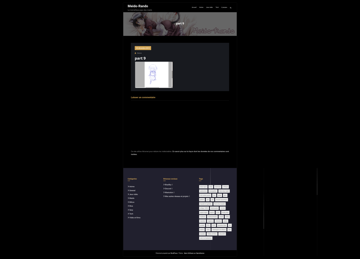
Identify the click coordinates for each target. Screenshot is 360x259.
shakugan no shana (219, 229)
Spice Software (189, 253)
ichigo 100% (204, 208)
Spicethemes (200, 253)
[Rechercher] (231, 8)
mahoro (202, 217)
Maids (131, 198)
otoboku (218, 221)
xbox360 (222, 234)
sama (202, 229)
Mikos (131, 202)
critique (225, 187)
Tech (131, 214)
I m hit (223, 208)
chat (210, 187)
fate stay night (224, 191)
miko (227, 217)
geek (219, 195)
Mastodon (169, 192)
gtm (225, 195)
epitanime (203, 191)
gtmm (202, 199)
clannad (217, 187)
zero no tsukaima (206, 238)
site (229, 229)
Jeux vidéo (133, 194)
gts (208, 199)
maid (221, 217)
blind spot (203, 187)
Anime (131, 186)
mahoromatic (212, 217)
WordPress (174, 253)
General (132, 190)
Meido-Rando (138, 6)
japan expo (203, 212)
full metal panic (205, 195)
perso (225, 221)
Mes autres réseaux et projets (176, 196)
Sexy (131, 210)
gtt (212, 199)
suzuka (202, 234)
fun (214, 195)
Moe (131, 206)
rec (230, 225)
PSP (213, 225)
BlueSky (168, 185)
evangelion (213, 191)
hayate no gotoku (206, 204)
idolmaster (214, 208)
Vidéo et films (134, 218)
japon (212, 212)
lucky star (225, 212)
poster (202, 225)
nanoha (202, 221)
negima (210, 221)
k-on (218, 212)
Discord (168, 189)
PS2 (208, 225)
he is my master (219, 204)
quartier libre (222, 225)
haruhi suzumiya (221, 199)
